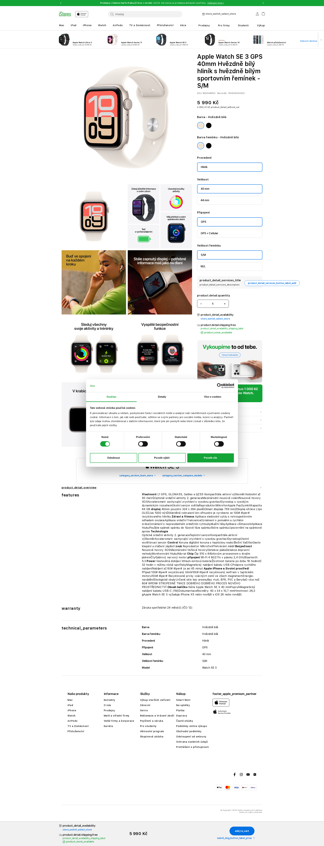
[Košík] (262, 13)
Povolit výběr (162, 457)
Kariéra (108, 726)
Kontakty (109, 700)
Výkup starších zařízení (155, 700)
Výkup (261, 25)
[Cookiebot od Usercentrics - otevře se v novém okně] (219, 385)
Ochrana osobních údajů (192, 741)
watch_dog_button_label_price (234, 838)
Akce (183, 25)
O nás (107, 705)
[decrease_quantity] (201, 303)
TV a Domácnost (139, 25)
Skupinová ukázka (152, 736)
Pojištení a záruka (151, 721)
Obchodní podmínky (188, 731)
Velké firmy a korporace (119, 721)
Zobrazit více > (215, 3)
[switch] (143, 444)
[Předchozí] (3, 40)
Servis (144, 710)
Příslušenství (165, 25)
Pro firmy (224, 25)
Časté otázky (184, 721)
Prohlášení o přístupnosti (192, 747)
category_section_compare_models (182, 475)
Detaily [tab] (162, 396)
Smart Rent (183, 700)
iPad (73, 25)
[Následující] (321, 40)
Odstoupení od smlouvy (191, 736)
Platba (180, 710)
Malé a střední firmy (116, 715)
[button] (60, 3)
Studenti (243, 25)
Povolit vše (210, 457)
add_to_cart (242, 831)
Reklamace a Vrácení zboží (157, 715)
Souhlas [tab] (111, 396)
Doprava (181, 715)
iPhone (87, 25)
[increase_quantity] (225, 304)
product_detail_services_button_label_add (272, 283)
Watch (102, 25)
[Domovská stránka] (73, 14)
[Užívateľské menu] (257, 14)
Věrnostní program (152, 731)
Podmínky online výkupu (191, 726)
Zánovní (145, 705)
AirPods (118, 25)
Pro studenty (148, 726)
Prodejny (204, 25)
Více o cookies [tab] (212, 396)
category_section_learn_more (136, 475)
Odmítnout (113, 457)
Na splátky (183, 705)
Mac (61, 25)
